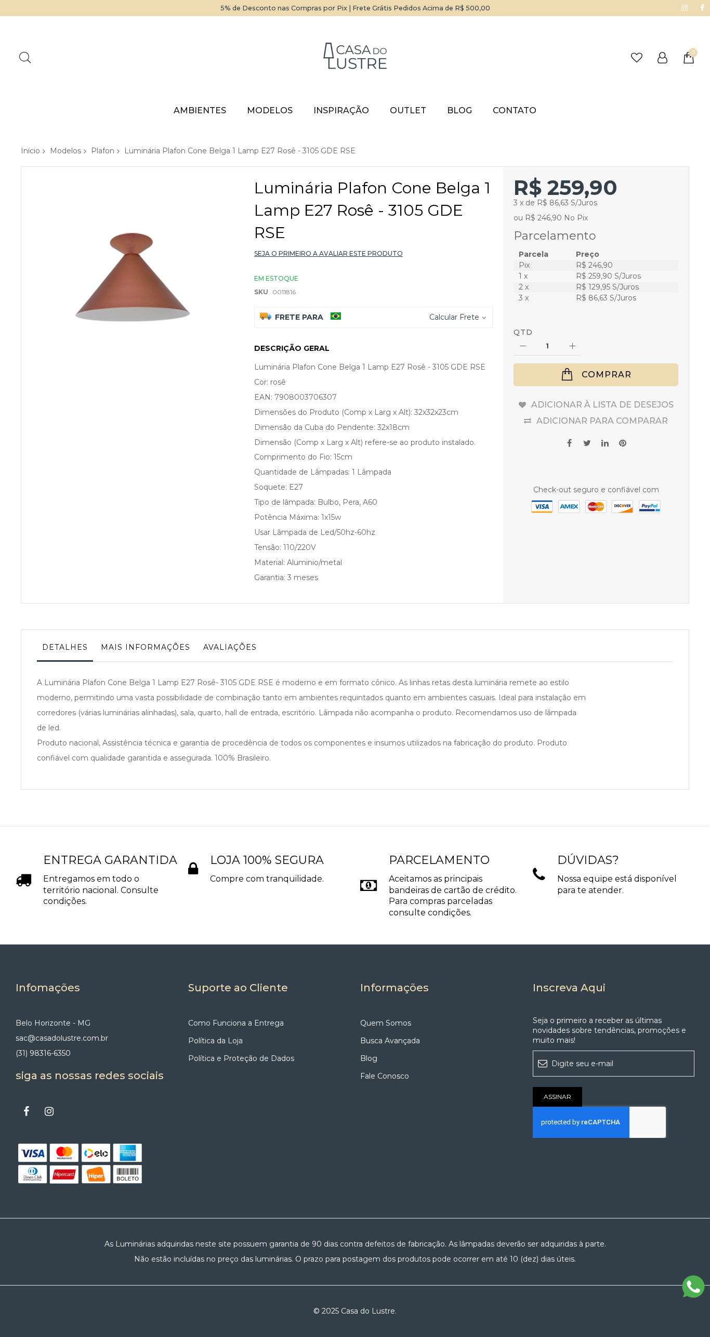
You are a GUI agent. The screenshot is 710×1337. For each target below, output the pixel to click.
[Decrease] (523, 346)
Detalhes (65, 647)
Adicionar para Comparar (602, 421)
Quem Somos (385, 1023)
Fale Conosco (384, 1076)
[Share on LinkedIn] (605, 442)
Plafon (102, 150)
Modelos (65, 150)
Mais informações (145, 647)
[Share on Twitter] (587, 442)
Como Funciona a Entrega (236, 1023)
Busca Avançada (390, 1040)
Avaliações (230, 647)
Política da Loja (215, 1040)
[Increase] (572, 346)
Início (30, 150)
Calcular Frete (454, 317)
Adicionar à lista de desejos (602, 405)
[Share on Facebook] (569, 442)
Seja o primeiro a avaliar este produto (328, 253)
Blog (368, 1058)
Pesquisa (25, 57)
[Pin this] (622, 442)
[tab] (65, 650)
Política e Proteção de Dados (241, 1058)
